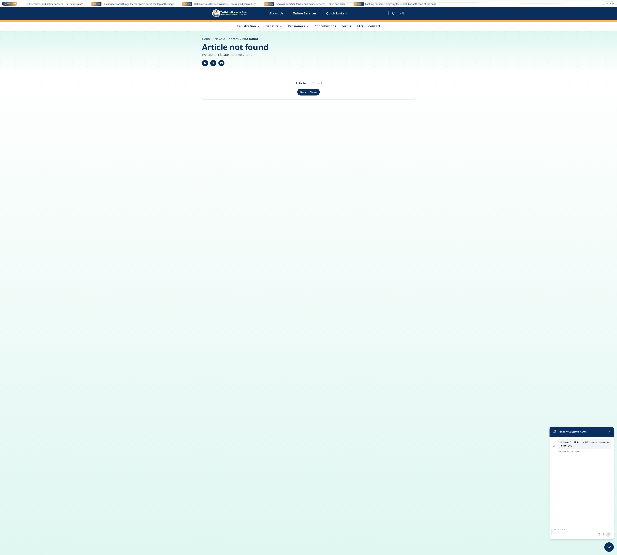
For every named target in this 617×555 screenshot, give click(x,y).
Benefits (272, 26)
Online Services (305, 13)
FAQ (360, 26)
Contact (374, 26)
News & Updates (227, 39)
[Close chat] (609, 547)
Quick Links (335, 13)
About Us (276, 13)
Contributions (325, 26)
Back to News (308, 92)
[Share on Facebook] (205, 63)
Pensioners (296, 26)
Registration (246, 26)
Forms (346, 26)
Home (206, 39)
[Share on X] (213, 63)
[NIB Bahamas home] (230, 13)
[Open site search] (394, 13)
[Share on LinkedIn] (221, 63)
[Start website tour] (402, 13)
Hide (612, 3)
